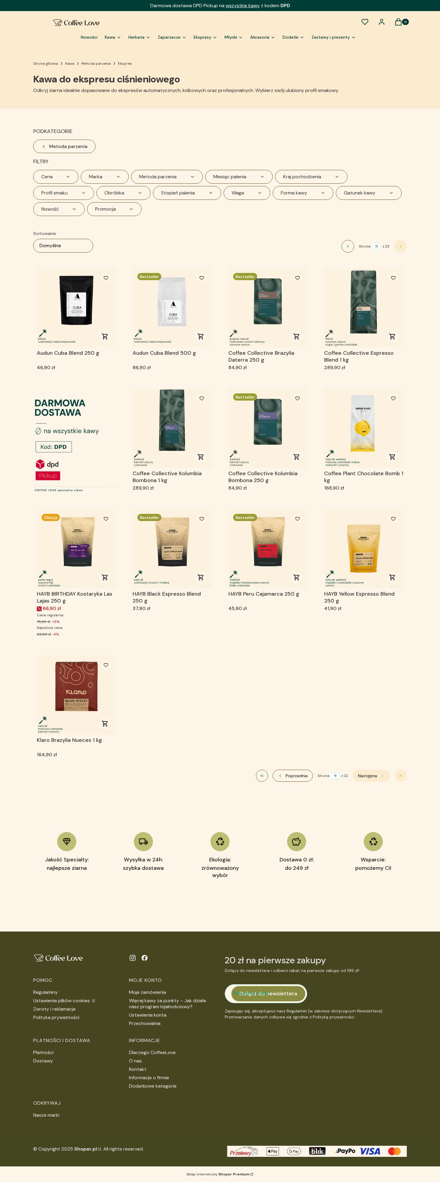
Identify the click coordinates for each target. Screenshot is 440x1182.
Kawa (69, 63)
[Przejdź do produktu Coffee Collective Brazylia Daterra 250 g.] (267, 307)
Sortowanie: (45, 233)
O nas (135, 1061)
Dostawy (43, 1061)
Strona (365, 246)
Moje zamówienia (147, 992)
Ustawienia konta (147, 1015)
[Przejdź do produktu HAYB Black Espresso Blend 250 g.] (172, 548)
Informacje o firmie (149, 1077)
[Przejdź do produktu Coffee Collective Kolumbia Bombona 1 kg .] (172, 428)
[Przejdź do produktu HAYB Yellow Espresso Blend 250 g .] (363, 548)
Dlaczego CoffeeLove (152, 1052)
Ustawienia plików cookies (62, 1000)
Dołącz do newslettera (268, 993)
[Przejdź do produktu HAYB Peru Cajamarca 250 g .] (267, 548)
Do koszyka (105, 336)
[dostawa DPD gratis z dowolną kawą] (76, 440)
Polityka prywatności (56, 1017)
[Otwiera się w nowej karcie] (132, 957)
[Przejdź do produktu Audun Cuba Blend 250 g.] (76, 307)
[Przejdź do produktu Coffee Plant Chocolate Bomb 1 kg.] (363, 428)
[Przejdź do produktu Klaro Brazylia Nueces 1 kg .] (76, 694)
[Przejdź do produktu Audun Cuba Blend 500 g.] (172, 307)
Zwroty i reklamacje (54, 1009)
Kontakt (137, 1069)
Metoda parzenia (96, 63)
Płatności (43, 1052)
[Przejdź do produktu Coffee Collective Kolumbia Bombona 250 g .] (267, 428)
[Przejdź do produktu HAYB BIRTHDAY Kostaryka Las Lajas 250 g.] (76, 548)
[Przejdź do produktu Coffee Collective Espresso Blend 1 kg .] (363, 307)
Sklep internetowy (217, 1174)
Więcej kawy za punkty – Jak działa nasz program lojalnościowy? (167, 1003)
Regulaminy (45, 992)
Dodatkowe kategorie (153, 1086)
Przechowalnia (144, 1023)
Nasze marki (46, 1115)
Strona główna (45, 63)
